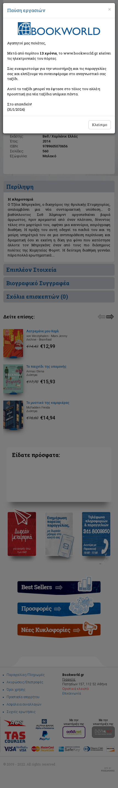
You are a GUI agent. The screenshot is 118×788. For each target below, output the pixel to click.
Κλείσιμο (99, 124)
